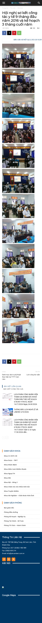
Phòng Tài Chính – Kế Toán (14, 521)
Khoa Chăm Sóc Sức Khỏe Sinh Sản (17, 487)
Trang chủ (5, 8)
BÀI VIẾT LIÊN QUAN (12, 386)
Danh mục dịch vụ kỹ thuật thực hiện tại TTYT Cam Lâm (11, 377)
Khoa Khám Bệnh (10, 465)
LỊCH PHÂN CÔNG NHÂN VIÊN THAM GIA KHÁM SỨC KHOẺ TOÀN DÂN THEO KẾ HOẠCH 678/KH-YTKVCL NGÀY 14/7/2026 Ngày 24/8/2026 (26, 399)
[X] (9, 33)
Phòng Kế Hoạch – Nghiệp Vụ (14, 517)
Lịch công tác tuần (33, 375)
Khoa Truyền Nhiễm (11, 491)
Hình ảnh (20, 8)
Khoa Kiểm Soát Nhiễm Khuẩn (15, 469)
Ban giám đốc (9, 508)
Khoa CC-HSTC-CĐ (10, 456)
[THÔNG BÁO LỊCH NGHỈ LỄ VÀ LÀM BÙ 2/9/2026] (7, 412)
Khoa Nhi (7, 478)
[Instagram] (9, 559)
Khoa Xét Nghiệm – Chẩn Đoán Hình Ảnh (19, 495)
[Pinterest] (14, 33)
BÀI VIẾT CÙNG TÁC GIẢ (13, 389)
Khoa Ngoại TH (9, 473)
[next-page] (7, 437)
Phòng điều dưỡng (11, 512)
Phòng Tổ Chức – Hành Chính (15, 525)
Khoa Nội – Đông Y (11, 482)
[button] (3, 3)
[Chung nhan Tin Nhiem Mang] (13, 588)
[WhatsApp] (19, 33)
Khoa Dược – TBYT (11, 460)
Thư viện (12, 8)
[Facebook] (4, 33)
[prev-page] (3, 437)
